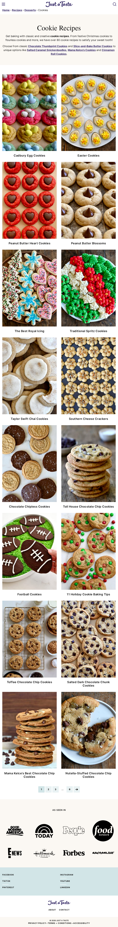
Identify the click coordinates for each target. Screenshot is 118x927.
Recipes (17, 10)
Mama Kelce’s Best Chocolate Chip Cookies (29, 775)
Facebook (5, 875)
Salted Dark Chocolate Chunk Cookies (88, 683)
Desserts (30, 10)
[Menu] (3, 4)
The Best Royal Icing (29, 331)
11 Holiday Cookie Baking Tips (88, 594)
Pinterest (5, 887)
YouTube (63, 881)
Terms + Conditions (60, 923)
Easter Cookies (88, 155)
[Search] (114, 4)
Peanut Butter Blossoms (88, 243)
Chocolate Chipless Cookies (29, 506)
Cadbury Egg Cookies (29, 155)
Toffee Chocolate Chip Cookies (29, 682)
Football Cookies (29, 594)
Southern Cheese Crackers (88, 419)
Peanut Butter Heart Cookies (30, 243)
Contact (64, 910)
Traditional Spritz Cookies (88, 331)
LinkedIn (63, 887)
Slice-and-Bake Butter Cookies (92, 46)
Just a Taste (59, 4)
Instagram (63, 875)
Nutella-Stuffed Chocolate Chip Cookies (88, 775)
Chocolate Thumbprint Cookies (47, 46)
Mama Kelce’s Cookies (82, 50)
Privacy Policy (37, 923)
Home (6, 10)
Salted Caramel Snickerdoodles (46, 50)
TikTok (5, 881)
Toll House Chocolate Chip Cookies (88, 506)
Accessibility (81, 923)
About (52, 910)
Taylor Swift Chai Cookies (29, 419)
